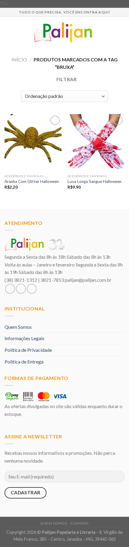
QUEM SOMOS (53, 523)
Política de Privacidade (28, 350)
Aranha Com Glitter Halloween (31, 181)
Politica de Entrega (24, 361)
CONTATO (79, 523)
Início (19, 59)
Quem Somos (18, 327)
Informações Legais (24, 338)
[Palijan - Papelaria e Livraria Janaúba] (65, 32)
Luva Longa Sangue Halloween (95, 181)
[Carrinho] (121, 32)
